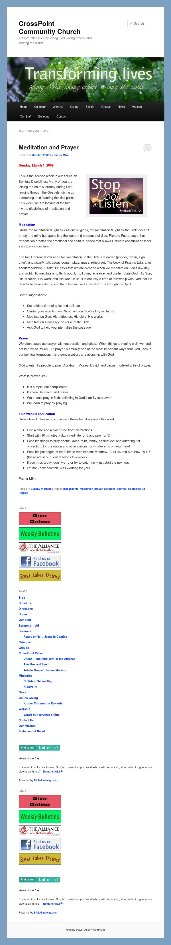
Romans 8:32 (51, 771)
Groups (106, 106)
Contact (62, 116)
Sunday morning (41, 489)
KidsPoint (30, 686)
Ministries (25, 675)
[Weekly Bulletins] (40, 539)
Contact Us (26, 720)
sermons (110, 489)
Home (23, 106)
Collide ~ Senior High (38, 681)
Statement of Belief (32, 731)
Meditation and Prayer (49, 147)
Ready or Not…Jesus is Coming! (46, 636)
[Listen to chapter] (62, 771)
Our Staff (25, 116)
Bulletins (43, 116)
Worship (58, 106)
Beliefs (90, 106)
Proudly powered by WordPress (85, 929)
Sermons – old (29, 625)
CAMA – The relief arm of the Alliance (49, 659)
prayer (98, 489)
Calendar (40, 106)
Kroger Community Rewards (43, 703)
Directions (26, 608)
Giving (74, 106)
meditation (86, 489)
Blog (22, 597)
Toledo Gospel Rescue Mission (45, 670)
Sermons (25, 631)
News (121, 106)
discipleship (70, 489)
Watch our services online (41, 714)
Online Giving (28, 698)
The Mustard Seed (36, 664)
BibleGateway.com (45, 780)
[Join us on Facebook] (40, 567)
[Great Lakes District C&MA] (40, 580)
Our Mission (27, 725)
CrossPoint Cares (31, 653)
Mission (137, 106)
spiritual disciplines (129, 489)
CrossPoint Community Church (50, 27)
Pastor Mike (61, 155)
